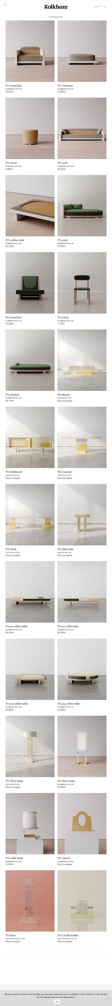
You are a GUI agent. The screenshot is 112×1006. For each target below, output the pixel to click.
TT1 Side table (65, 549)
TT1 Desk (11, 549)
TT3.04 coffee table (68, 703)
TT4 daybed (12, 394)
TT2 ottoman (65, 85)
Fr (105, 6)
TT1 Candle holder (67, 935)
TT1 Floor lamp (14, 781)
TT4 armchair (13, 317)
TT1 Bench (63, 394)
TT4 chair (63, 317)
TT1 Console (64, 472)
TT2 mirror (63, 858)
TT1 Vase (10, 935)
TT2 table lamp (14, 858)
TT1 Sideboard (14, 472)
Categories (56, 17)
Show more (9, 93)
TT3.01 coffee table (16, 626)
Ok (56, 1001)
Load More (56, 953)
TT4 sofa (62, 240)
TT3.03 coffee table (17, 703)
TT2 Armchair (13, 85)
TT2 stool (11, 163)
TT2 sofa (62, 163)
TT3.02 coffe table (67, 626)
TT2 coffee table (15, 240)
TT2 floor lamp (66, 781)
